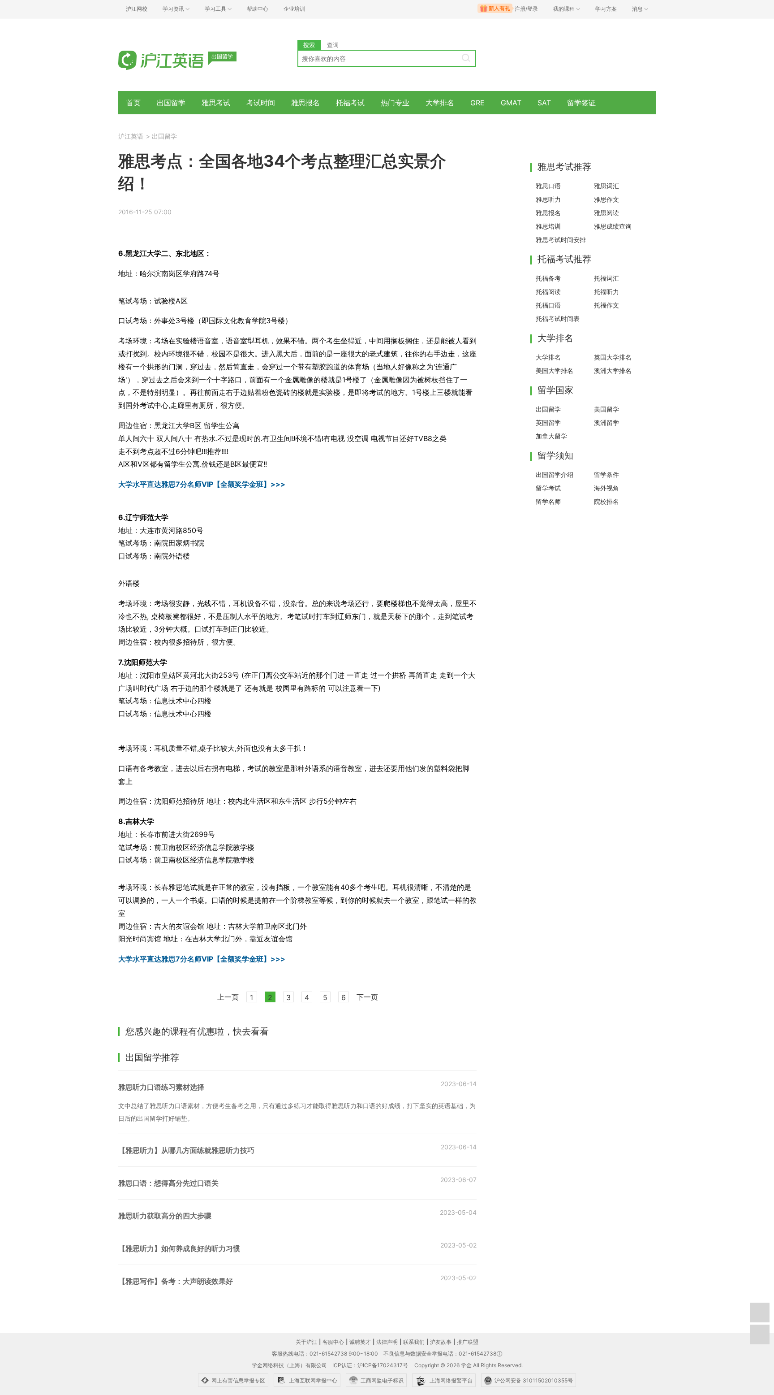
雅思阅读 (606, 213)
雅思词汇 (606, 186)
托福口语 (548, 305)
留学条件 (606, 474)
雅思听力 (548, 199)
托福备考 (548, 278)
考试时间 (260, 102)
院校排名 (606, 501)
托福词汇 (606, 278)
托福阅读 (548, 291)
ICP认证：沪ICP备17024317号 (370, 1365)
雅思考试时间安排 (561, 239)
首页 (133, 102)
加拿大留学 (551, 436)
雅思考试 (216, 102)
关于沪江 (306, 1342)
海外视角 (606, 488)
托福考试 (350, 102)
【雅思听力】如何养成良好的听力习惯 (179, 1248)
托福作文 (606, 305)
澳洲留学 (606, 422)
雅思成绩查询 (613, 226)
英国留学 (548, 422)
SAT (544, 102)
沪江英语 (130, 136)
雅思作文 (606, 199)
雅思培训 (548, 226)
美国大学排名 (554, 370)
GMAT (511, 102)
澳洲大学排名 (613, 370)
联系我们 (414, 1342)
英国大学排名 (613, 357)
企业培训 (294, 8)
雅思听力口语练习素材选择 (161, 1087)
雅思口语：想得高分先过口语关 (168, 1182)
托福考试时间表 (558, 318)
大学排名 (440, 102)
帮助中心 (257, 8)
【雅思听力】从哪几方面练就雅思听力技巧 (186, 1150)
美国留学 (606, 409)
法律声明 (387, 1342)
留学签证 (581, 102)
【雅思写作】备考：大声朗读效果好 (175, 1281)
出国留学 (171, 102)
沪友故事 (441, 1342)
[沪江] (174, 59)
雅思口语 (548, 186)
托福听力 (606, 291)
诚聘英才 (360, 1342)
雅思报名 (305, 102)
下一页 (367, 996)
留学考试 (548, 488)
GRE (477, 102)
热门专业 (395, 102)
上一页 (228, 996)
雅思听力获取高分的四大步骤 (164, 1215)
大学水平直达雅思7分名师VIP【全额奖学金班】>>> (201, 484)
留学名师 (548, 501)
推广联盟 (467, 1342)
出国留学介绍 (554, 474)
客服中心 (333, 1342)
